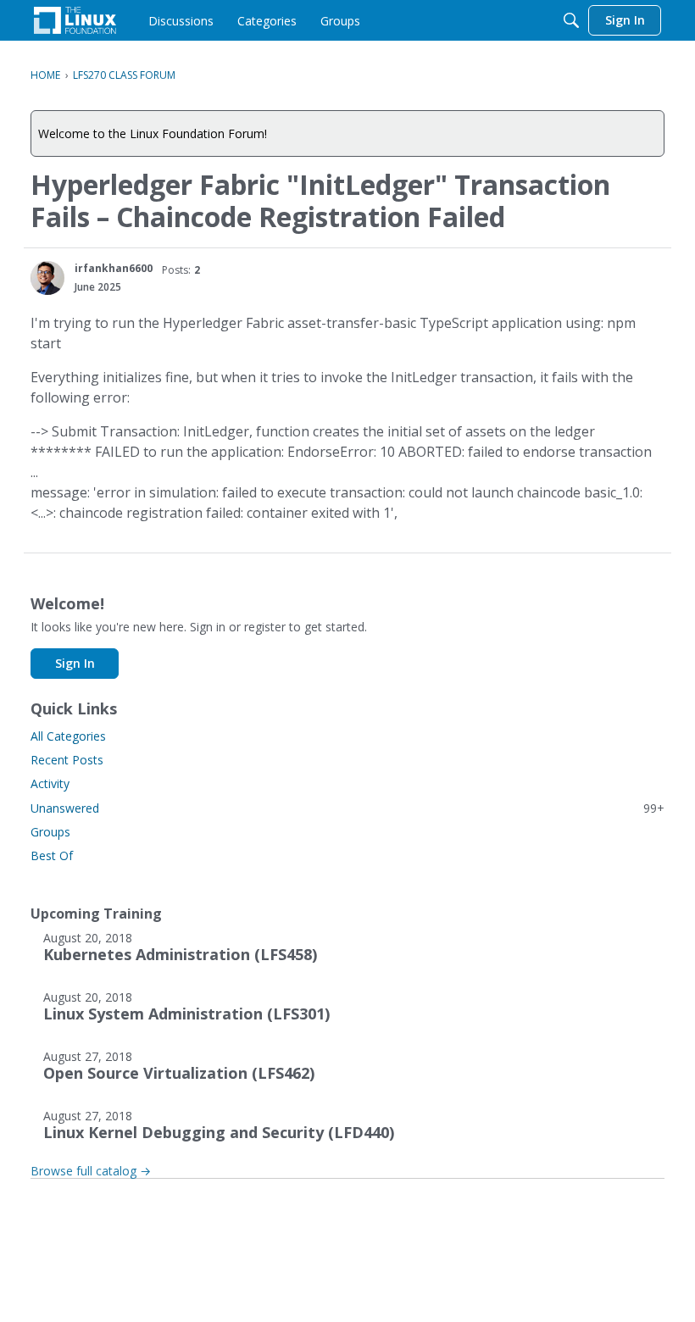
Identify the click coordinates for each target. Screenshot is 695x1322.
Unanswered (347, 808)
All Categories (68, 736)
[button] (47, 278)
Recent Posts (67, 760)
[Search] (571, 20)
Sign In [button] (75, 663)
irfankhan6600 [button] (114, 268)
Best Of (52, 855)
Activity (50, 783)
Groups (50, 832)
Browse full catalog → (91, 1171)
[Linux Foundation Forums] (75, 20)
